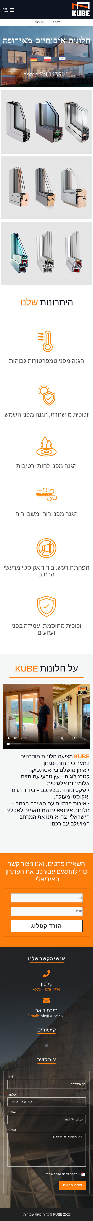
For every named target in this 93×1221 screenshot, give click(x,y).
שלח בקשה (72, 1185)
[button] (7, 10)
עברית (56, 22)
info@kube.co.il (52, 1015)
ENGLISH (39, 22)
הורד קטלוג (46, 926)
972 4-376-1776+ (46, 989)
